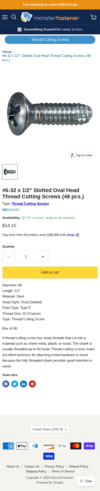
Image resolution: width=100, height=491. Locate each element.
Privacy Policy (54, 466)
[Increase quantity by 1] (43, 257)
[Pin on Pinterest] (32, 383)
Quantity (8, 246)
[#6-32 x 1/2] (10, 171)
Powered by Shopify (50, 482)
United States (48, 429)
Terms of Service (63, 471)
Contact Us (32, 466)
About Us (13, 466)
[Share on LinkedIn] (23, 383)
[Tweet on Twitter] (14, 383)
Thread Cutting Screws (50, 40)
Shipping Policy (36, 471)
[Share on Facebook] (5, 383)
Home (7, 52)
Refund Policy (78, 466)
